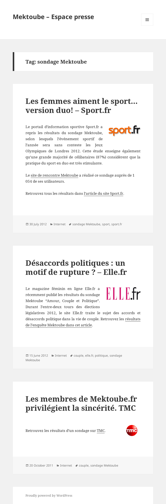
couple (78, 355)
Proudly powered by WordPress (49, 495)
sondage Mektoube (86, 224)
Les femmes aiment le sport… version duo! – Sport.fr (82, 105)
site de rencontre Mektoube (54, 175)
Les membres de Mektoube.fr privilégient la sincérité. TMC (81, 403)
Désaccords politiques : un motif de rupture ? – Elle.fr (76, 267)
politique (101, 355)
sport (106, 224)
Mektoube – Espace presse (53, 16)
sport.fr (116, 224)
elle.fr (89, 355)
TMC (101, 430)
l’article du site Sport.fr (103, 193)
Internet (59, 224)
